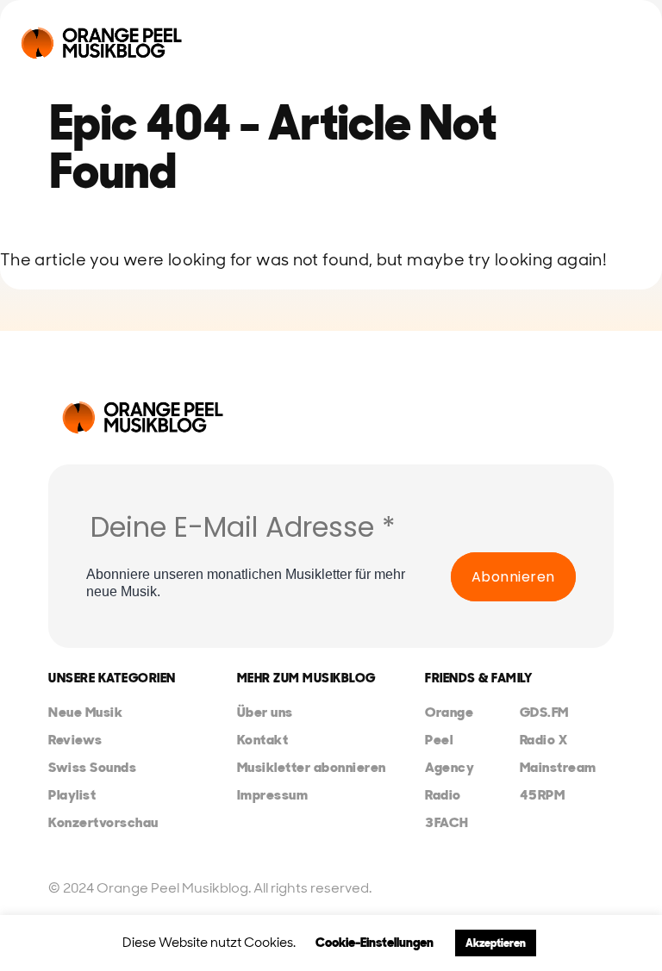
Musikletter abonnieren (311, 767)
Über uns (265, 712)
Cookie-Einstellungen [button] (374, 942)
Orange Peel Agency (449, 739)
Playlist (72, 795)
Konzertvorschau (103, 822)
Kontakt (263, 740)
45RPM (542, 795)
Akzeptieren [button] (495, 943)
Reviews (75, 740)
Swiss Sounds (92, 767)
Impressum (273, 795)
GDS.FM (544, 712)
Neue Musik (85, 712)
